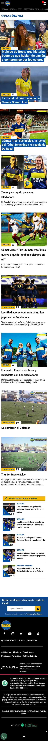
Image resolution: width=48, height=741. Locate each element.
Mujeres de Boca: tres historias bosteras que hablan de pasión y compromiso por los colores (23, 56)
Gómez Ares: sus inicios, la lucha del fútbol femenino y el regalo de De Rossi (23, 145)
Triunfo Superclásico (13, 475)
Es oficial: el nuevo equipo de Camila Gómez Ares (21, 100)
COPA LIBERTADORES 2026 (28, 9)
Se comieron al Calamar (15, 428)
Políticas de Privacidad (11, 656)
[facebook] (4, 634)
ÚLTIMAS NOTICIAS (9, 9)
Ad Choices (6, 652)
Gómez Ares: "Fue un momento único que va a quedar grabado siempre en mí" (23, 255)
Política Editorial (30, 656)
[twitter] (21, 634)
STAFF (22, 640)
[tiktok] (38, 634)
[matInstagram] (13, 634)
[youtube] (30, 634)
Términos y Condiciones (34, 614)
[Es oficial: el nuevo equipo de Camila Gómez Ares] (24, 84)
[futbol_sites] (9, 668)
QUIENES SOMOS (9, 640)
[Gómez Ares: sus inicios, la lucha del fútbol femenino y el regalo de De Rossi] (24, 127)
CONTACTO (32, 640)
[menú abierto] (2, 3)
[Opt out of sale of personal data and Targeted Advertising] (4, 736)
